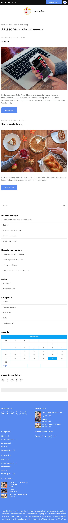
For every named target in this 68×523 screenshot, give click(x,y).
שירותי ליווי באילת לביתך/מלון (12, 270)
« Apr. (5, 366)
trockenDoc (38, 11)
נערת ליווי (6, 265)
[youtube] (54, 436)
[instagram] (12, 380)
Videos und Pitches (10, 241)
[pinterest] (21, 380)
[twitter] (7, 380)
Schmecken (7, 312)
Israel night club (9, 260)
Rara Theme (43, 519)
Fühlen (5, 302)
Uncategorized (8, 323)
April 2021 (7, 283)
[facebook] (3, 380)
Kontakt (54, 2)
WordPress (62, 519)
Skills (5, 318)
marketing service (9, 254)
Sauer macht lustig (12, 124)
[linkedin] (16, 380)
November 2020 (9, 289)
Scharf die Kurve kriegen (12, 230)
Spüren (5, 41)
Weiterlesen (9, 110)
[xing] (21, 413)
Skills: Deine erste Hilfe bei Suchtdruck (17, 220)
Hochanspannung (9, 307)
